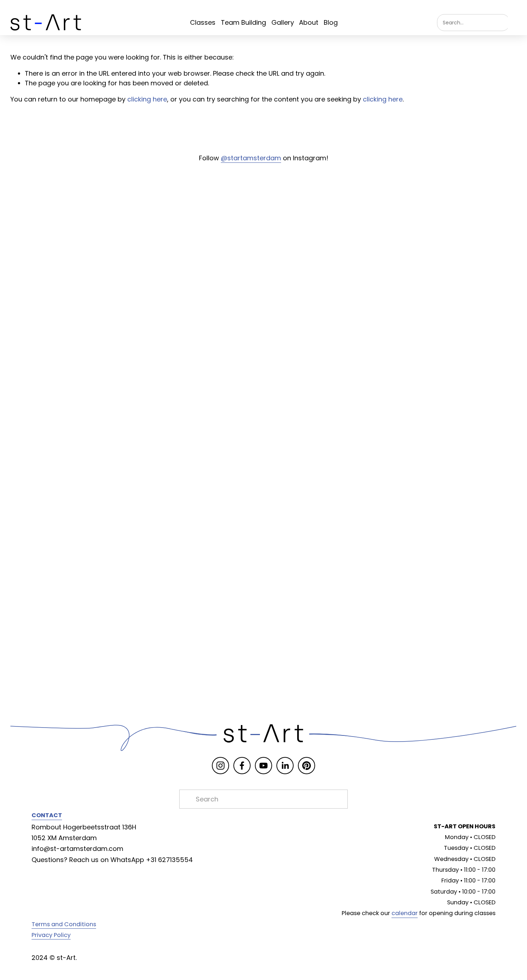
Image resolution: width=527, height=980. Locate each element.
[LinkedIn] (285, 765)
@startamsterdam (251, 157)
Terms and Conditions (64, 924)
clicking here (147, 99)
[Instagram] (220, 765)
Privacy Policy (51, 935)
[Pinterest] (306, 765)
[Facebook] (242, 765)
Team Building (243, 22)
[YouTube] (263, 765)
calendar (404, 913)
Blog (331, 22)
